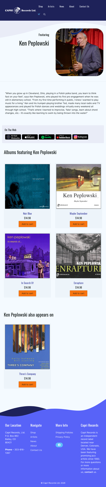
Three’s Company (27, 374)
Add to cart (27, 224)
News (62, 6)
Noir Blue (27, 213)
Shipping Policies (64, 432)
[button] (44, 14)
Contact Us (84, 6)
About (71, 6)
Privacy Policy (63, 437)
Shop (41, 6)
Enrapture (78, 283)
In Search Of (27, 283)
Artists (51, 6)
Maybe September (79, 213)
